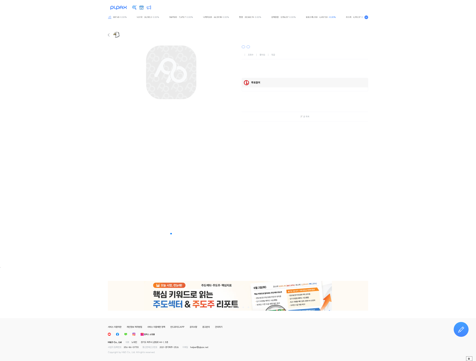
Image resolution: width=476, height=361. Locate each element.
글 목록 (306, 116)
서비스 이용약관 (114, 326)
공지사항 (193, 326)
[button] (171, 233)
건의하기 (218, 326)
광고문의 (206, 326)
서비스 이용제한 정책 (156, 326)
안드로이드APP (177, 326)
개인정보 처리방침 (134, 326)
